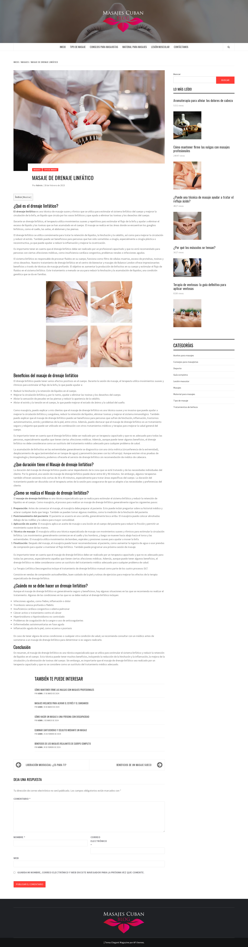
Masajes (37, 169)
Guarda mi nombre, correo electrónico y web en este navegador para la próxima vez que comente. (80, 872)
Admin (39, 185)
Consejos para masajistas (104, 47)
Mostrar (27, 197)
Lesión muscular (160, 47)
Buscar (177, 74)
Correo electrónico (98, 841)
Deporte (177, 368)
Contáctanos (181, 47)
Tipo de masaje (78, 47)
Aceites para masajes (183, 355)
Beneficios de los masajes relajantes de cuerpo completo (63, 743)
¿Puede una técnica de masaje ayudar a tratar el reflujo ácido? (203, 198)
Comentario (21, 798)
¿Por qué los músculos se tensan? (194, 247)
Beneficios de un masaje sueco (134, 765)
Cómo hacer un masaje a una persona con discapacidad (62, 716)
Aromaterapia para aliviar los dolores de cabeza (203, 100)
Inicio (63, 47)
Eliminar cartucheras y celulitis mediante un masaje (61, 730)
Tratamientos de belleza (185, 407)
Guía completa (180, 374)
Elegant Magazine (120, 942)
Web (16, 858)
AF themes (138, 942)
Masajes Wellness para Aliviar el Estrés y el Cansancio (61, 703)
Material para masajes (134, 47)
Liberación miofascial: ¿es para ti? (46, 765)
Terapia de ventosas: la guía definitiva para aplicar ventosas (199, 286)
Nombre (19, 837)
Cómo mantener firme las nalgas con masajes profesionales (64, 689)
